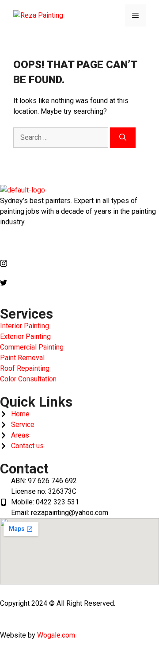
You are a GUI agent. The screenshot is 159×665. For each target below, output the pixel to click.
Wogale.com (56, 635)
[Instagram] (79, 263)
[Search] (123, 137)
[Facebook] (79, 243)
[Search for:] (61, 137)
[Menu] (135, 15)
